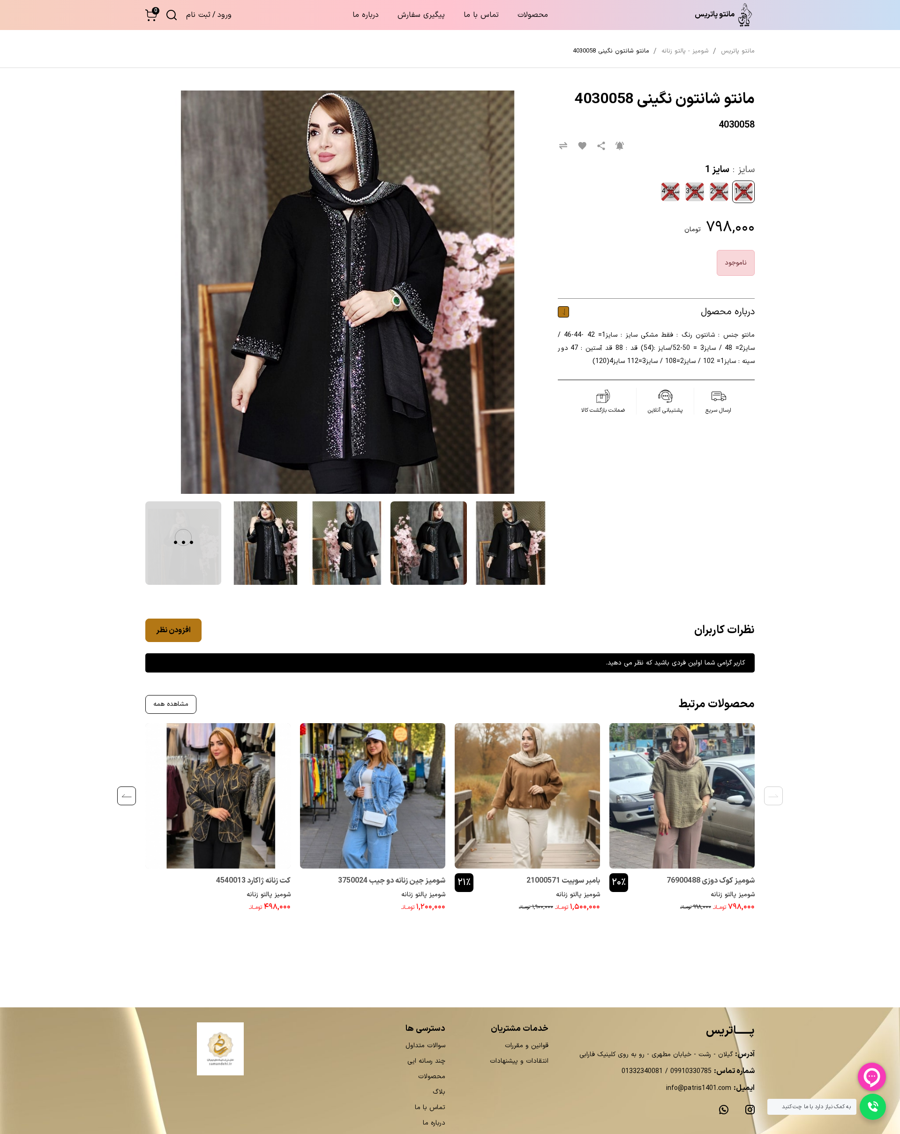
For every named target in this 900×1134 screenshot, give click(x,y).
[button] (151, 15)
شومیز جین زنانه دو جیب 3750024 (391, 880)
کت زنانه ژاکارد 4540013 (253, 880)
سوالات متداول (425, 1046)
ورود (225, 15)
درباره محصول (728, 312)
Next (126, 795)
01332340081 (642, 1071)
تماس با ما (481, 15)
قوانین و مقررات (526, 1046)
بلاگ (439, 1092)
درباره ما (365, 15)
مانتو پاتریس (738, 51)
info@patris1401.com (698, 1088)
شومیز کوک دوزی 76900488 (711, 880)
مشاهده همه (170, 704)
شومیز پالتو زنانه (733, 895)
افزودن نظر (173, 630)
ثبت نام (198, 15)
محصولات (533, 15)
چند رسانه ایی (426, 1061)
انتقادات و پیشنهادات (519, 1061)
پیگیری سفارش (421, 15)
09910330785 (690, 1071)
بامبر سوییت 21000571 (563, 880)
